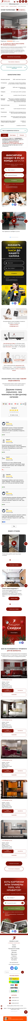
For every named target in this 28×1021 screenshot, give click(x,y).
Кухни (7, 6)
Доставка (13, 135)
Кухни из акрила (13, 6)
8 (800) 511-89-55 (14, 142)
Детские (14, 952)
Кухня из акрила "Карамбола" (11, 676)
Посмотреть (14, 632)
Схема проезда (14, 1011)
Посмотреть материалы (14, 868)
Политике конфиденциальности (11, 186)
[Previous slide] (2, 221)
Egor (7, 509)
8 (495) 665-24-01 (7, 143)
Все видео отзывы (14, 564)
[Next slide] (26, 221)
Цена (4, 135)
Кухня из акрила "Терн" (9, 716)
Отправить (14, 180)
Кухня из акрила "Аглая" (9, 796)
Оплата (22, 135)
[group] (14, 221)
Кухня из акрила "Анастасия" (11, 756)
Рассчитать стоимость (14, 61)
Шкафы (14, 946)
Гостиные (14, 950)
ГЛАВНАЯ (2, 6)
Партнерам (14, 958)
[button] (11, 237)
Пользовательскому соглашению (11, 187)
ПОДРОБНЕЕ (14, 694)
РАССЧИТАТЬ (20, 690)
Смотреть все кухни (14, 863)
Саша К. (8, 457)
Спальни (14, 956)
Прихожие (14, 954)
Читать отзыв (14, 598)
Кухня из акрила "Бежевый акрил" (12, 836)
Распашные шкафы (14, 948)
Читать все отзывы (14, 609)
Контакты (14, 959)
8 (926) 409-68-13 (18, 143)
